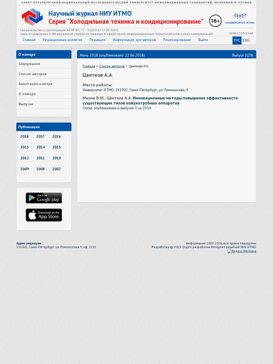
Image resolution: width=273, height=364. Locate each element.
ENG (246, 40)
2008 (40, 169)
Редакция (97, 39)
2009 (24, 169)
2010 (56, 158)
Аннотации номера (36, 83)
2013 (56, 147)
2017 (40, 136)
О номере (27, 93)
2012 (24, 158)
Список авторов (32, 73)
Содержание (29, 63)
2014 (40, 147)
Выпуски (26, 104)
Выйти (203, 39)
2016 (56, 136)
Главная (29, 39)
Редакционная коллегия (62, 39)
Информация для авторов (134, 39)
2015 (24, 147)
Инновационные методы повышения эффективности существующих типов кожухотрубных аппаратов (160, 100)
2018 (24, 136)
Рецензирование (177, 39)
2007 (56, 169)
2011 (40, 158)
